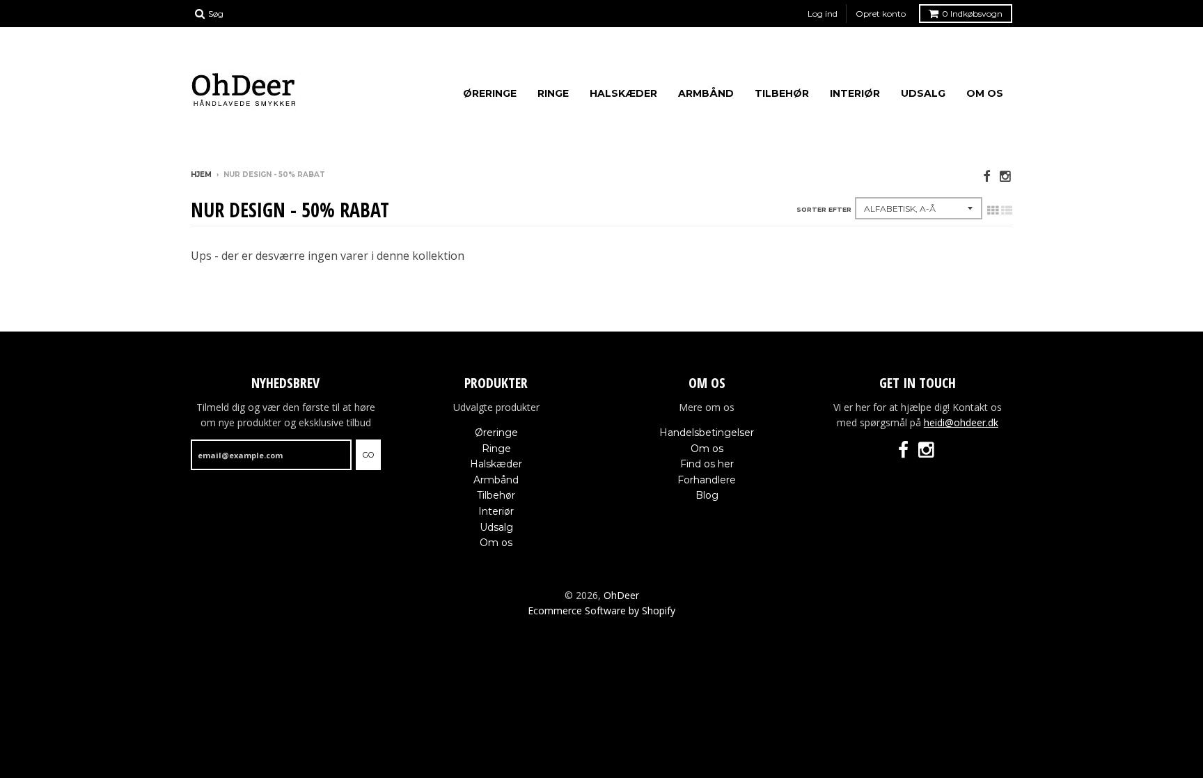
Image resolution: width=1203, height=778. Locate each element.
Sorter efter (823, 209)
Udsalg (923, 93)
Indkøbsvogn (972, 13)
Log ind (823, 13)
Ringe (553, 93)
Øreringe (490, 93)
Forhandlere (706, 480)
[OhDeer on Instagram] (1006, 176)
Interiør (855, 93)
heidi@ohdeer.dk (961, 422)
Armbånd (706, 93)
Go (368, 455)
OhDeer (621, 595)
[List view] (1006, 210)
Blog (706, 495)
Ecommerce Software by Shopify (601, 610)
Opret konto (881, 13)
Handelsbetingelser (706, 432)
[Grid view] (992, 210)
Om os (984, 93)
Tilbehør (782, 93)
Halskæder (623, 93)
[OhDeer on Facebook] (986, 176)
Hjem (201, 174)
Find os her (707, 464)
